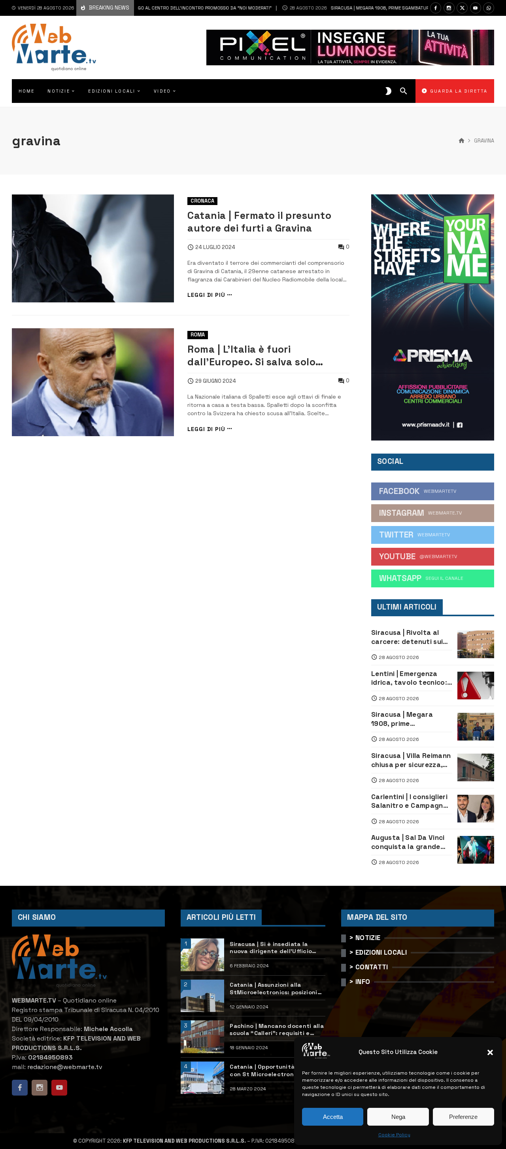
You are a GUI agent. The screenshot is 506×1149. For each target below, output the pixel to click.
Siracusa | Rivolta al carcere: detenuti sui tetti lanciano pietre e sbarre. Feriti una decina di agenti (409, 637)
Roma (198, 334)
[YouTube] (475, 7)
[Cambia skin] (388, 91)
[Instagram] (449, 7)
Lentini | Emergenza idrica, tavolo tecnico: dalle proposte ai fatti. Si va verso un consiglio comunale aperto (411, 678)
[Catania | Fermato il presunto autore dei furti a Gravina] (93, 248)
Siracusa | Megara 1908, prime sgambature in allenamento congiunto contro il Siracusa (411, 719)
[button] (490, 1052)
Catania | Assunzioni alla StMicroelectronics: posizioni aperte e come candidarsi (273, 988)
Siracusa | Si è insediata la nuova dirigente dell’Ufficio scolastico (271, 947)
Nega (398, 1116)
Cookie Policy (394, 1135)
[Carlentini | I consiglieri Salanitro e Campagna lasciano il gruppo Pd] (475, 808)
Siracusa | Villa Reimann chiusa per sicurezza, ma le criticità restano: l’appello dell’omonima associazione (411, 760)
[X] (462, 7)
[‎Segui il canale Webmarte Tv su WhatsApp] (488, 7)
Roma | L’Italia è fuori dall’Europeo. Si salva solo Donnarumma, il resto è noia (256, 356)
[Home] (461, 140)
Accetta (333, 1116)
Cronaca (202, 201)
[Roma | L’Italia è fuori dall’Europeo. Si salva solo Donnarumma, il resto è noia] (93, 382)
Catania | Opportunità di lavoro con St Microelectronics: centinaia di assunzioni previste (277, 1070)
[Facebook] (435, 7)
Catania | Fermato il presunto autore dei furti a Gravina (259, 221)
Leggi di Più (206, 295)
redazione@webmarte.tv (64, 1067)
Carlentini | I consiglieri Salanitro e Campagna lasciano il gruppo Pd (409, 801)
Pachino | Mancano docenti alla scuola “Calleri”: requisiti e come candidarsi (277, 1029)
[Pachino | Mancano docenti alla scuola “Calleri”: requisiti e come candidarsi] (202, 1036)
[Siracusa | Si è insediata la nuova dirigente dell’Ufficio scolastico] (202, 954)
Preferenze (463, 1116)
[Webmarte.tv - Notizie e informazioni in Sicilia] (54, 47)
